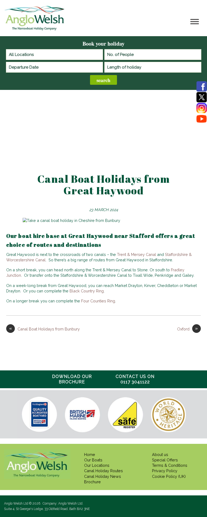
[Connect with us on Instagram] (201, 108)
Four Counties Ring (98, 301)
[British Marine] (82, 414)
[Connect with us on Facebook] (201, 86)
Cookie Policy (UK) (169, 476)
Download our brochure (72, 379)
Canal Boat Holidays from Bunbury (44, 328)
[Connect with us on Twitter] (201, 97)
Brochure (92, 481)
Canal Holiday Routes (103, 470)
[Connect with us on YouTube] (201, 118)
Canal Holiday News (102, 476)
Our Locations (96, 465)
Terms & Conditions (169, 465)
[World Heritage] (168, 414)
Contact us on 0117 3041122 (135, 379)
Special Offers (165, 460)
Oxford (187, 328)
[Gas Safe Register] (125, 414)
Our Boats (93, 460)
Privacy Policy (164, 470)
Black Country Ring (87, 291)
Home (89, 454)
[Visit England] (39, 414)
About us (160, 454)
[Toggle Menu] (194, 21)
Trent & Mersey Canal (136, 254)
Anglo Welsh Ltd (35, 30)
